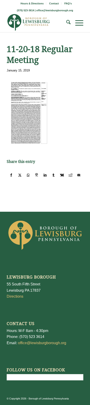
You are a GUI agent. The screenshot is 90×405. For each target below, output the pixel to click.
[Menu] (77, 23)
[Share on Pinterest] (37, 174)
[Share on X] (20, 174)
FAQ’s (68, 3)
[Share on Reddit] (70, 174)
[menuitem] (32, 3)
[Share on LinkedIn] (45, 174)
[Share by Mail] (79, 174)
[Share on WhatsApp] (28, 174)
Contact (54, 3)
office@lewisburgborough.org (54, 10)
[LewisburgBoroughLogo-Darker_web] (37, 23)
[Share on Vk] (62, 174)
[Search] (66, 23)
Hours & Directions (32, 3)
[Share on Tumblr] (53, 174)
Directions (15, 296)
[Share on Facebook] (11, 174)
